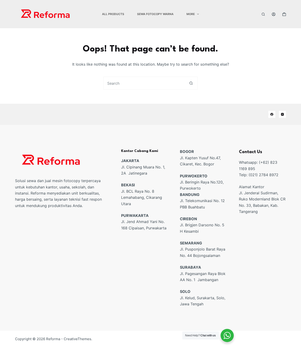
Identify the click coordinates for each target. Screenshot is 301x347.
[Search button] (191, 83)
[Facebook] (271, 114)
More (190, 14)
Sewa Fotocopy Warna (155, 14)
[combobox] (144, 83)
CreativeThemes (77, 339)
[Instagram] (282, 114)
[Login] (273, 14)
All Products (113, 14)
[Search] (263, 14)
